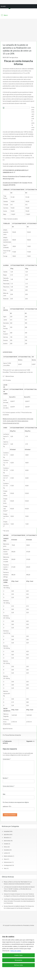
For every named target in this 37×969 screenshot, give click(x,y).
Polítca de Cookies (15, 951)
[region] (18, 951)
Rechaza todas (18, 965)
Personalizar (18, 960)
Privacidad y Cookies (28, 925)
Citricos (6, 847)
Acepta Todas (18, 955)
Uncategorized (8, 865)
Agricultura (15, 57)
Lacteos (6, 853)
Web (4, 794)
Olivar (5, 859)
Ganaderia (6, 850)
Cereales (6, 843)
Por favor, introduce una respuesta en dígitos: (16, 802)
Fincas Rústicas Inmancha (13, 735)
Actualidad (6, 831)
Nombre (5, 778)
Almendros (7, 837)
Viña (5, 868)
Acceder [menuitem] (3, 6)
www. (18, 166)
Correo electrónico (8, 786)
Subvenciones (7, 862)
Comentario (7, 759)
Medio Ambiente (8, 856)
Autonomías (7, 840)
